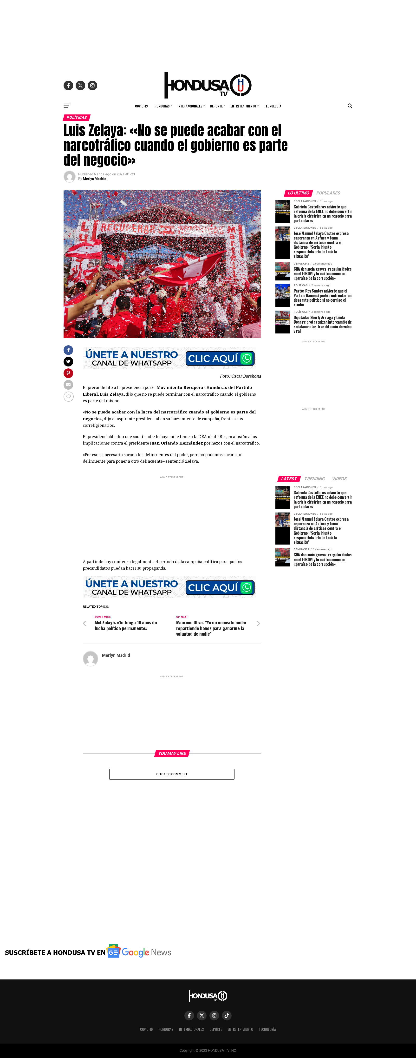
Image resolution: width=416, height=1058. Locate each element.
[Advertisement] (208, 33)
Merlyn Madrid (94, 179)
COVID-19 (141, 105)
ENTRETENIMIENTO (243, 105)
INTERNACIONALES (189, 105)
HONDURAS (162, 105)
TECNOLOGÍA (272, 105)
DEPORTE (216, 105)
